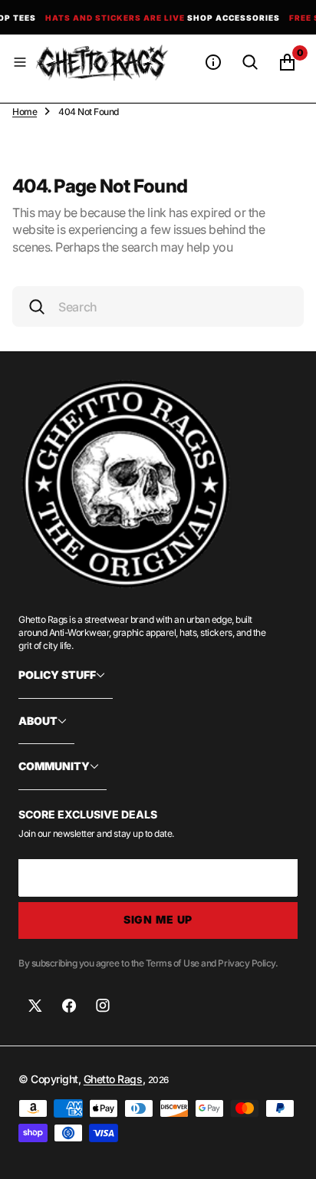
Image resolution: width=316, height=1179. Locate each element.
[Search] (250, 62)
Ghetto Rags (113, 1078)
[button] (20, 62)
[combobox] (158, 306)
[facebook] (69, 1006)
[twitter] (35, 1006)
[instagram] (103, 1006)
